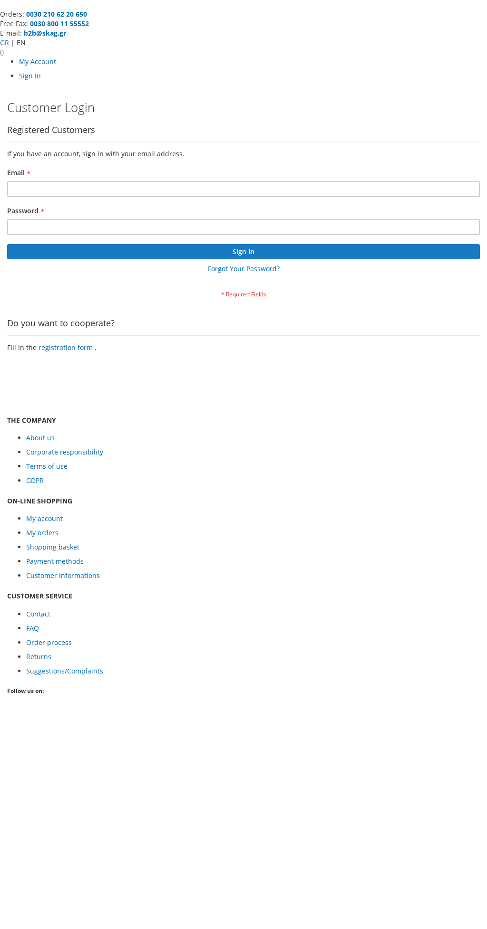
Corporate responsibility (64, 451)
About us (40, 437)
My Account (37, 61)
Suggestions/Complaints (64, 670)
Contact (38, 613)
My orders (42, 532)
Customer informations (63, 575)
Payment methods (55, 561)
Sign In (30, 75)
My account (44, 518)
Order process (49, 642)
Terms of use (47, 466)
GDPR (35, 480)
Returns (38, 656)
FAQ (32, 628)
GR (5, 42)
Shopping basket (52, 546)
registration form (67, 347)
